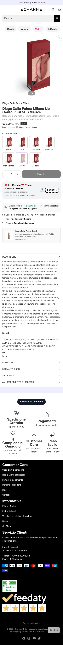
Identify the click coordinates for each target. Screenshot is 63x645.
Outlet (38, 29)
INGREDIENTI (8, 362)
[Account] (53, 9)
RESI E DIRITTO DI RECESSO (20, 382)
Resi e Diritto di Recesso (13, 475)
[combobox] (31, 18)
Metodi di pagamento (12, 480)
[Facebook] (23, 638)
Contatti (6, 495)
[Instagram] (29, 638)
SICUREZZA (8, 375)
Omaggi (24, 29)
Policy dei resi (9, 511)
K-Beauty (52, 29)
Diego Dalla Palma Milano (16, 103)
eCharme (17, 629)
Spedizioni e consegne (13, 470)
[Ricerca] (57, 18)
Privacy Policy (9, 506)
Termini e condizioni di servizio (17, 516)
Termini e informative (31, 623)
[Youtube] (34, 638)
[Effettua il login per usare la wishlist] (59, 38)
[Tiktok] (39, 638)
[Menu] (3, 9)
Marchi (10, 29)
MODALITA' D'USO (11, 369)
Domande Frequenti (11, 484)
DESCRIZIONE (9, 257)
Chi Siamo (7, 526)
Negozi (5, 521)
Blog (4, 490)
